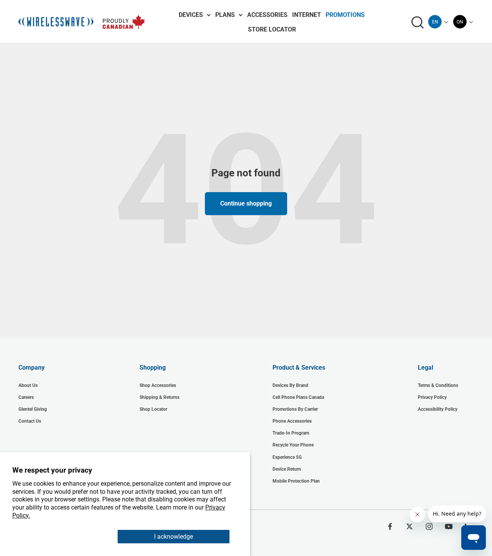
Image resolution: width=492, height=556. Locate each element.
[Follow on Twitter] (409, 526)
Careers (26, 397)
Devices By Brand (290, 385)
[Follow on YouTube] (449, 526)
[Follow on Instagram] (429, 526)
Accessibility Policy (437, 409)
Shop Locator (153, 409)
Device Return (287, 469)
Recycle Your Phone (293, 445)
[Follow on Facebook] (390, 526)
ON (460, 22)
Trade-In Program (291, 433)
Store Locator (272, 29)
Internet (306, 14)
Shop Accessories (158, 385)
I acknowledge (173, 536)
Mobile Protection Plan (296, 481)
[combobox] (435, 21)
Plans (225, 14)
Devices (191, 14)
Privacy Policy (432, 397)
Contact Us (29, 421)
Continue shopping (246, 203)
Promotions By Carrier (295, 409)
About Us (28, 385)
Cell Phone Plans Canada (298, 397)
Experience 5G (287, 457)
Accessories (267, 14)
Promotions (345, 14)
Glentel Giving (32, 409)
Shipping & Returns (160, 397)
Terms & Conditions (438, 385)
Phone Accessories (292, 421)
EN (435, 22)
